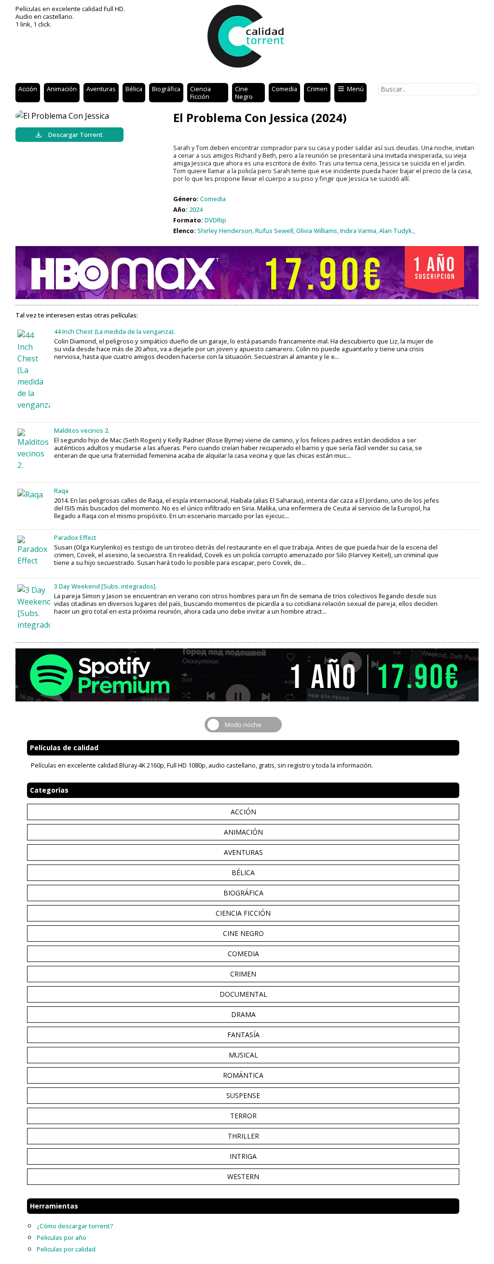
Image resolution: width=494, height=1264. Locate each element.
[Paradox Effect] (33, 551)
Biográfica (166, 88)
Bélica (133, 88)
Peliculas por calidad (66, 1249)
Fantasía (243, 1034)
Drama (243, 1014)
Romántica (243, 1075)
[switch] (243, 724)
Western (243, 1176)
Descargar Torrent (75, 134)
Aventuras (101, 88)
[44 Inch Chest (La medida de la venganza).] (33, 370)
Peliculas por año (61, 1237)
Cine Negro (244, 92)
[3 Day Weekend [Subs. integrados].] (33, 607)
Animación (62, 88)
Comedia (284, 88)
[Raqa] (33, 494)
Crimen (317, 88)
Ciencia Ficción (200, 92)
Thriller (243, 1135)
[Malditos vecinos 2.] (33, 449)
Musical (243, 1054)
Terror (243, 1115)
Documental (243, 994)
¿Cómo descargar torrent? (75, 1226)
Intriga (243, 1156)
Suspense (243, 1095)
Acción (27, 88)
